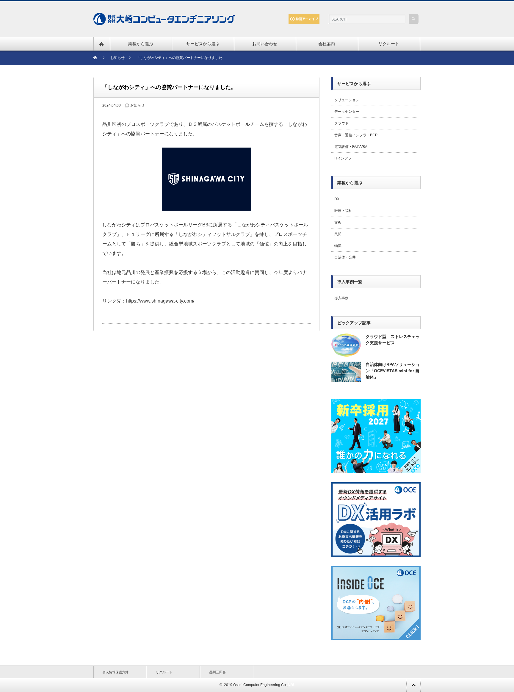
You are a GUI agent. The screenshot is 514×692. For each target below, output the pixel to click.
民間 (337, 234)
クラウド (341, 123)
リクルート (388, 43)
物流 (337, 246)
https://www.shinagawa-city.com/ (160, 300)
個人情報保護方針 (115, 672)
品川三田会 (217, 672)
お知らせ (137, 105)
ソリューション (346, 100)
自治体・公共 (345, 257)
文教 (337, 222)
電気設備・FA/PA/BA (350, 147)
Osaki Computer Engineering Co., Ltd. (263, 685)
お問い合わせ (264, 43)
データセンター (346, 111)
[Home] (98, 58)
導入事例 (341, 298)
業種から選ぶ (140, 43)
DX (336, 199)
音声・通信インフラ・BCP (355, 135)
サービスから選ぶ (203, 43)
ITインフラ (343, 158)
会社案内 (326, 43)
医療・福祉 (343, 211)
